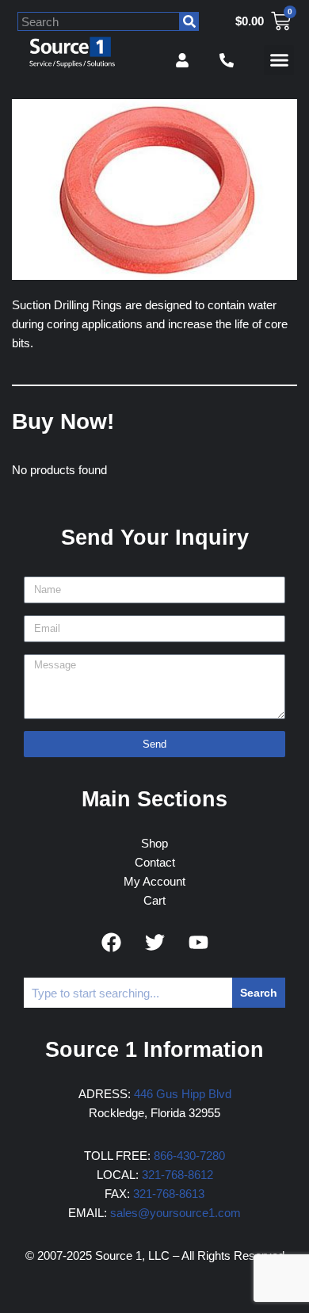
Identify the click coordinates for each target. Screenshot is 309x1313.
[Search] (189, 21)
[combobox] (98, 21)
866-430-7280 (189, 1155)
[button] (279, 60)
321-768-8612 (177, 1174)
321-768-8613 (168, 1193)
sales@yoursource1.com (175, 1212)
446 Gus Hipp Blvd (182, 1094)
